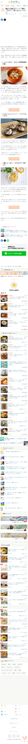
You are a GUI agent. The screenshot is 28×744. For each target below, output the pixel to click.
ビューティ (20, 711)
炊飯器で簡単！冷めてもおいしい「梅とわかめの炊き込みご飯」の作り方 (14, 488)
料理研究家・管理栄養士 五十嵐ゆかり (16, 104)
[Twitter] (5, 20)
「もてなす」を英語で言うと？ (12, 502)
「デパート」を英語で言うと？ (12, 482)
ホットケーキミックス (7, 670)
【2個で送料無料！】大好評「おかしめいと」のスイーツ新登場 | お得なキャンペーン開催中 (16, 467)
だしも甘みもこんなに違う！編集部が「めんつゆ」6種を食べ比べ (15, 493)
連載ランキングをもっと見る (20, 541)
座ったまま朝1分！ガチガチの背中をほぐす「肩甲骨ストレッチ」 (16, 478)
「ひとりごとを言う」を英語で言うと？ (14, 497)
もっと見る (23, 329)
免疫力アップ (10, 266)
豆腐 (20, 670)
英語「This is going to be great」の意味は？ (15, 456)
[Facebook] (2, 20)
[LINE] (8, 241)
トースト (4, 673)
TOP (5, 705)
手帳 (13, 673)
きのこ (2, 266)
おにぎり (20, 664)
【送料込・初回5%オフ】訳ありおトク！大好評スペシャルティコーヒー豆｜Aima (16, 473)
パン (9, 673)
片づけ (23, 673)
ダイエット (9, 667)
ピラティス (17, 667)
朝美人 (5, 711)
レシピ (5, 266)
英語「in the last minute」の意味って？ (14, 508)
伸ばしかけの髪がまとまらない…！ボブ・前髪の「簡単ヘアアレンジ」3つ (16, 462)
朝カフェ (19, 708)
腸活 (16, 266)
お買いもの (20, 714)
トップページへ (14, 718)
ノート (18, 673)
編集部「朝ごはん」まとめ (10, 13)
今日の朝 (19, 705)
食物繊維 (19, 266)
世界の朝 (5, 714)
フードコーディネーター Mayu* (17, 201)
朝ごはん (4, 664)
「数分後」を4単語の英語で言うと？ (13, 451)
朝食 (13, 266)
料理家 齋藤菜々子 (13, 154)
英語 (9, 664)
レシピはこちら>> (14, 109)
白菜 (15, 670)
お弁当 (14, 664)
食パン (3, 667)
